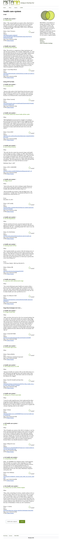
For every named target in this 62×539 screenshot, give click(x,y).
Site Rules (5, 535)
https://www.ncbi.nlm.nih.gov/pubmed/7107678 (13, 271)
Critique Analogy (10, 40)
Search (15, 7)
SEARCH (22, 521)
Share (10, 7)
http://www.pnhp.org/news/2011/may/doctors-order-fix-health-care (17, 236)
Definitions (42, 39)
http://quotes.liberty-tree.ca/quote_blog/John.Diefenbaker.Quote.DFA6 (18, 510)
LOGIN (21, 7)
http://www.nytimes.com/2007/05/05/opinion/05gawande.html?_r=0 (17, 171)
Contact (10, 535)
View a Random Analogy (46, 43)
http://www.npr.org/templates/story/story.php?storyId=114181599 (17, 337)
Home (4, 7)
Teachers (42, 41)
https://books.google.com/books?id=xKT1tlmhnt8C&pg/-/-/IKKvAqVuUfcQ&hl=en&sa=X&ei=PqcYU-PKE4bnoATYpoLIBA (17, 36)
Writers (42, 40)
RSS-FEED (16, 535)
